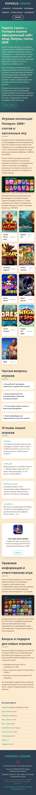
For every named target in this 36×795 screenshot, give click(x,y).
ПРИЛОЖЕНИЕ (17, 8)
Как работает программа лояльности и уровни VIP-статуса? (16, 385)
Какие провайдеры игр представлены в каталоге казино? (16, 417)
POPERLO (18, 3)
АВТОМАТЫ (7, 8)
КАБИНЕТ (18, 17)
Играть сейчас (9, 105)
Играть (18, 553)
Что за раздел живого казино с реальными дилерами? (16, 407)
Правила (21, 787)
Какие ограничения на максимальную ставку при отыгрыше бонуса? (13, 396)
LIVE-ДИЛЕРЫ (29, 12)
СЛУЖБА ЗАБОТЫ (17, 12)
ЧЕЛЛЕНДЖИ (28, 8)
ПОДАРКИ (5, 12)
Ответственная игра (10, 787)
